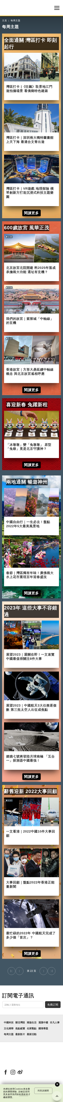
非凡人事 (55, 1022)
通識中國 (43, 1022)
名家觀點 (32, 1028)
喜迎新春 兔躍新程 (27, 404)
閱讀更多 (31, 213)
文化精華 (9, 1028)
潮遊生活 (32, 1022)
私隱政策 (23, 1094)
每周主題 (15, 20)
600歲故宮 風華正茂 (26, 227)
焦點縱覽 (20, 1028)
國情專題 (43, 1028)
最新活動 (32, 1034)
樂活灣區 (20, 1022)
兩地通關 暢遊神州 (27, 481)
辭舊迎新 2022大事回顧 (30, 791)
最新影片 (20, 1034)
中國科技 (9, 1022)
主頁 (4, 20)
